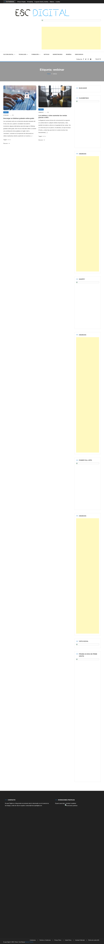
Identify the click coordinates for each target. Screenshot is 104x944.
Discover (5, 143)
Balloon (52, 1)
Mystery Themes (29, 942)
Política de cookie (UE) (93, 940)
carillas (58, 1)
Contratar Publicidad (80, 940)
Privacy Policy (57, 940)
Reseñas (68, 54)
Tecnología (22, 54)
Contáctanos (33, 940)
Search (97, 59)
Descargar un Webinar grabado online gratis (18, 118)
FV (13, 115)
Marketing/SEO (57, 54)
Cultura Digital (8, 54)
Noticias (46, 54)
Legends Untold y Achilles (41, 1)
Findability (30, 1)
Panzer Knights (22, 1)
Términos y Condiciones (45, 940)
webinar (9, 139)
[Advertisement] (71, 38)
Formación (35, 54)
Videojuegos (79, 54)
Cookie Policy (68, 940)
